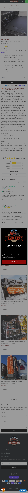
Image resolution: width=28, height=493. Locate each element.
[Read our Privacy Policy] (25, 257)
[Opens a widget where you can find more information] (23, 490)
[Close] (25, 229)
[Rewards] (3, 490)
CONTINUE (14, 261)
